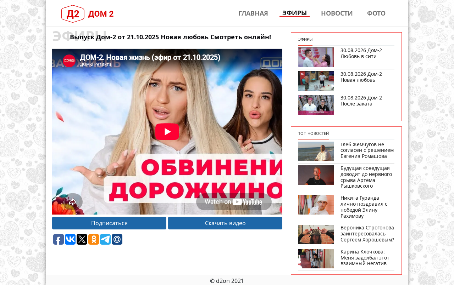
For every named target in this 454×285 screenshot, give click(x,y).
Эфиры (294, 13)
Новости (337, 13)
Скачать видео (225, 223)
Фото (376, 13)
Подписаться (109, 223)
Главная (253, 13)
